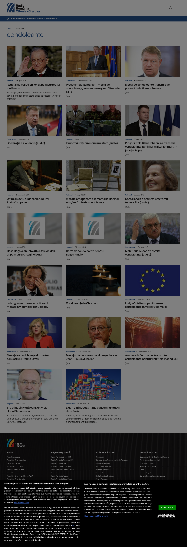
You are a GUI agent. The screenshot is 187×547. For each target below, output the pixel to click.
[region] (93, 513)
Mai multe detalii (21, 503)
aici (73, 525)
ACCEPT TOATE (167, 507)
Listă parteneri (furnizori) (96, 516)
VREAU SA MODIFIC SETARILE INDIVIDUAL (166, 516)
